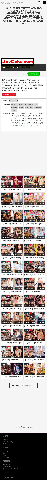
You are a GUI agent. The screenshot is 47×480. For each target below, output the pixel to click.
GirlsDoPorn (7, 467)
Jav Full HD (7, 475)
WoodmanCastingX (10, 469)
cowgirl (21, 108)
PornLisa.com (8, 478)
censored (14, 105)
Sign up (5, 451)
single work (37, 108)
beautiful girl (29, 108)
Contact (6, 457)
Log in (5, 453)
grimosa (14, 111)
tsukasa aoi (14, 100)
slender (21, 105)
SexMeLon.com (12, 3)
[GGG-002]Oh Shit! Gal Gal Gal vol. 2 (34, 310)
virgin (36, 105)
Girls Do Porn (7, 464)
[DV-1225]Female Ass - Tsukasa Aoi (34, 293)
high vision (14, 108)
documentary (29, 105)
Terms (5, 439)
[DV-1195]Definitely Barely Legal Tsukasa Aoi (12, 293)
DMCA (5, 444)
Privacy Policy (8, 442)
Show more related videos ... (22, 385)
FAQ (4, 455)
